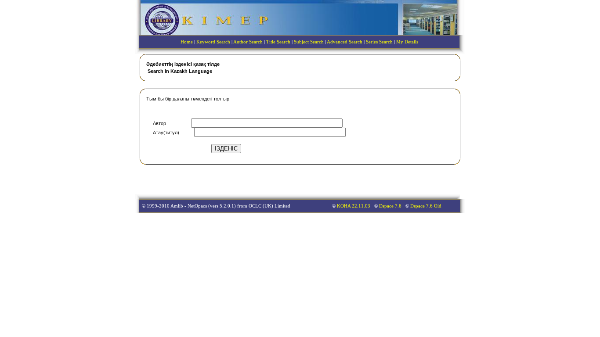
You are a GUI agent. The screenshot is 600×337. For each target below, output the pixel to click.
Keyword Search (213, 41)
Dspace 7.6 (391, 206)
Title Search (278, 41)
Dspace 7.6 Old (425, 206)
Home (187, 41)
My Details (407, 41)
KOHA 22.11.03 (354, 206)
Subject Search (309, 41)
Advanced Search (344, 41)
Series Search (379, 41)
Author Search (248, 41)
